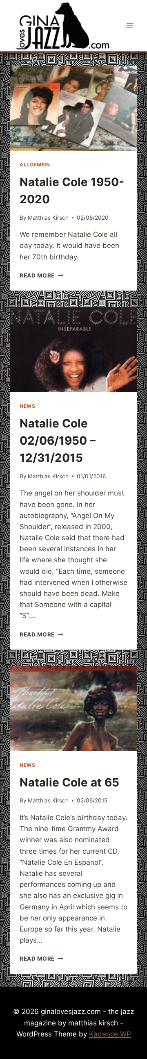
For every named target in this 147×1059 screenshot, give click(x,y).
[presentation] (73, 108)
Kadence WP (110, 1034)
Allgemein (35, 164)
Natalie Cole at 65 (69, 782)
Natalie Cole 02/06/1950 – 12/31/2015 (58, 440)
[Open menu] (129, 25)
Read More (41, 275)
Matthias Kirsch (48, 217)
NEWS (27, 406)
